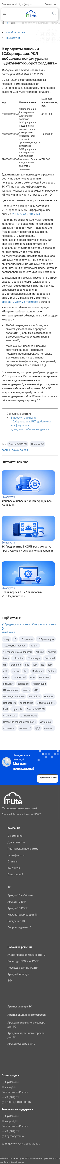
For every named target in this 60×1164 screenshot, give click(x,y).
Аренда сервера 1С (20, 1006)
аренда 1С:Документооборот (20, 301)
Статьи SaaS (10, 715)
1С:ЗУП (34, 645)
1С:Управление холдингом (17, 652)
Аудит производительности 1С (27, 954)
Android (52, 652)
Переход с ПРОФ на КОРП (23, 961)
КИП (36, 690)
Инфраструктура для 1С (23, 914)
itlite (26, 671)
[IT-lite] (32, 14)
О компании (15, 835)
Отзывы (13, 861)
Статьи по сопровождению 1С (19, 722)
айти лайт (44, 677)
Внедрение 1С (16, 921)
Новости (49, 696)
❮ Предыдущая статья (16, 624)
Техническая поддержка (17, 1109)
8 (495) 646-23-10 (16, 1116)
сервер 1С (17, 709)
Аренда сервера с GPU (21, 1043)
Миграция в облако (13, 696)
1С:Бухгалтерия (45, 639)
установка (46, 722)
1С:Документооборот (15, 645)
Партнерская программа (23, 848)
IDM (35, 664)
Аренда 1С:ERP (17, 901)
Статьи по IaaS (29, 715)
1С (15, 639)
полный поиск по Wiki (15, 450)
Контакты (14, 868)
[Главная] (3, 23)
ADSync (40, 652)
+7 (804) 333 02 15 (16, 1097)
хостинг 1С (25, 728)
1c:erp (6, 639)
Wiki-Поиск (8, 632)
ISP (50, 664)
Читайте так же (15, 32)
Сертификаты (16, 855)
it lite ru (16, 671)
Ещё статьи (13, 38)
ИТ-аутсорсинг (11, 690)
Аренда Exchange (18, 974)
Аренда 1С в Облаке (20, 895)
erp (4, 664)
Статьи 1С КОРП (18, 444)
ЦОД (37, 728)
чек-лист (49, 728)
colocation (18, 658)
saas (32, 677)
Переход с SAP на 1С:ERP (23, 967)
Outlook (52, 671)
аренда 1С (23, 683)
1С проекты (26, 639)
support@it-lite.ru (15, 1121)
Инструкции (39, 683)
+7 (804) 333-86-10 (16, 1131)
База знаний (15, 874)
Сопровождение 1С (19, 927)
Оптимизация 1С (46, 703)
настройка (34, 696)
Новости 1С (37, 444)
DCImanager (34, 658)
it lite (5, 671)
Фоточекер (9, 728)
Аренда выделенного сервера (27, 1014)
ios (42, 664)
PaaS (6, 677)
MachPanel (38, 671)
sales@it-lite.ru (13, 1087)
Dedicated (49, 658)
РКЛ (5, 709)
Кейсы (26, 690)
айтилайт (8, 683)
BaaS (6, 658)
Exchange (15, 664)
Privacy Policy (53, 1158)
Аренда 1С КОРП (18, 908)
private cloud (19, 677)
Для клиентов (16, 842)
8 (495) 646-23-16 (30, 4)
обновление (26, 703)
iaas (27, 664)
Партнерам (50, 4)
